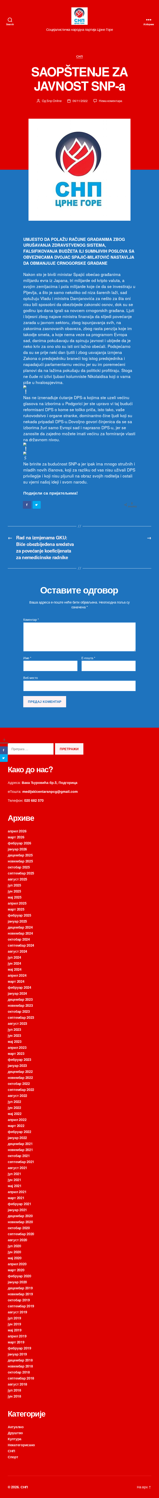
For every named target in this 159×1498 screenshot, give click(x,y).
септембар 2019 (21, 1306)
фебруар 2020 (19, 1275)
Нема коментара (110, 101)
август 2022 (17, 1095)
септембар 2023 (21, 1017)
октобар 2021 (19, 1155)
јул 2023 (14, 1029)
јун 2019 (14, 1324)
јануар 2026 (17, 849)
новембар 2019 (20, 1293)
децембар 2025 (20, 855)
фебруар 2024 (19, 987)
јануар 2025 (17, 921)
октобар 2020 (19, 1227)
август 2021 (17, 1167)
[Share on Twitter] (37, 505)
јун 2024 (14, 963)
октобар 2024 (19, 939)
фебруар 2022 (19, 1131)
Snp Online (54, 101)
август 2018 (17, 1384)
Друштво (15, 1432)
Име (27, 658)
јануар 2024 (17, 993)
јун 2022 (14, 1107)
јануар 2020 (17, 1281)
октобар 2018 (19, 1372)
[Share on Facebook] (27, 505)
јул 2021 (14, 1173)
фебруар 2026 (19, 843)
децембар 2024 (20, 927)
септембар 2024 (21, 945)
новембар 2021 (20, 1149)
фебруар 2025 (19, 915)
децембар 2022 (20, 1071)
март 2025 (16, 909)
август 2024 (17, 951)
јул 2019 (14, 1318)
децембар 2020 (20, 1215)
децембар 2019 (20, 1287)
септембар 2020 (21, 1233)
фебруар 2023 (19, 1059)
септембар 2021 (21, 1161)
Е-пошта (88, 658)
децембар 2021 (20, 1143)
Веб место (30, 677)
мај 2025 (15, 897)
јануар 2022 (17, 1137)
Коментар (31, 619)
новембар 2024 (20, 933)
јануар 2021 (17, 1209)
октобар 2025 (19, 867)
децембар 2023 (20, 999)
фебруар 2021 (19, 1203)
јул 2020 (14, 1245)
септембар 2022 (21, 1089)
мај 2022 (15, 1113)
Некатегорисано (21, 1444)
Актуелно (16, 1426)
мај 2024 (15, 969)
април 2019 (17, 1336)
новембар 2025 (20, 861)
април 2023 (17, 1047)
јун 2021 (14, 1179)
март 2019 (16, 1342)
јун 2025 (14, 891)
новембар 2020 (20, 1221)
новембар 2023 (20, 1005)
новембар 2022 (20, 1077)
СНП (79, 57)
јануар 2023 (17, 1065)
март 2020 (16, 1269)
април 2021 (17, 1191)
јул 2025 (14, 885)
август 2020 (17, 1239)
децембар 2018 (20, 1360)
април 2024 (17, 975)
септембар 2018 (21, 1378)
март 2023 (16, 1053)
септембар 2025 (21, 873)
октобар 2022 (19, 1083)
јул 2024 (14, 957)
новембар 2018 (20, 1366)
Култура (14, 1438)
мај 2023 (15, 1041)
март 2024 (16, 981)
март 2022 (16, 1125)
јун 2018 (14, 1396)
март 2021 (16, 1197)
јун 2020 (14, 1251)
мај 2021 (15, 1185)
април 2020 (17, 1263)
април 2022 (17, 1119)
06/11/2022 (80, 101)
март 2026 (16, 837)
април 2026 (17, 831)
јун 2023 (14, 1035)
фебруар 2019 (19, 1348)
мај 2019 (15, 1330)
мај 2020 (15, 1257)
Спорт (13, 1456)
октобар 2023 (19, 1011)
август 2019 (17, 1312)
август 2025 (17, 879)
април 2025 (17, 903)
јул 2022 (14, 1101)
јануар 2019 (17, 1354)
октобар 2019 (19, 1300)
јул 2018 (14, 1390)
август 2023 (17, 1023)
